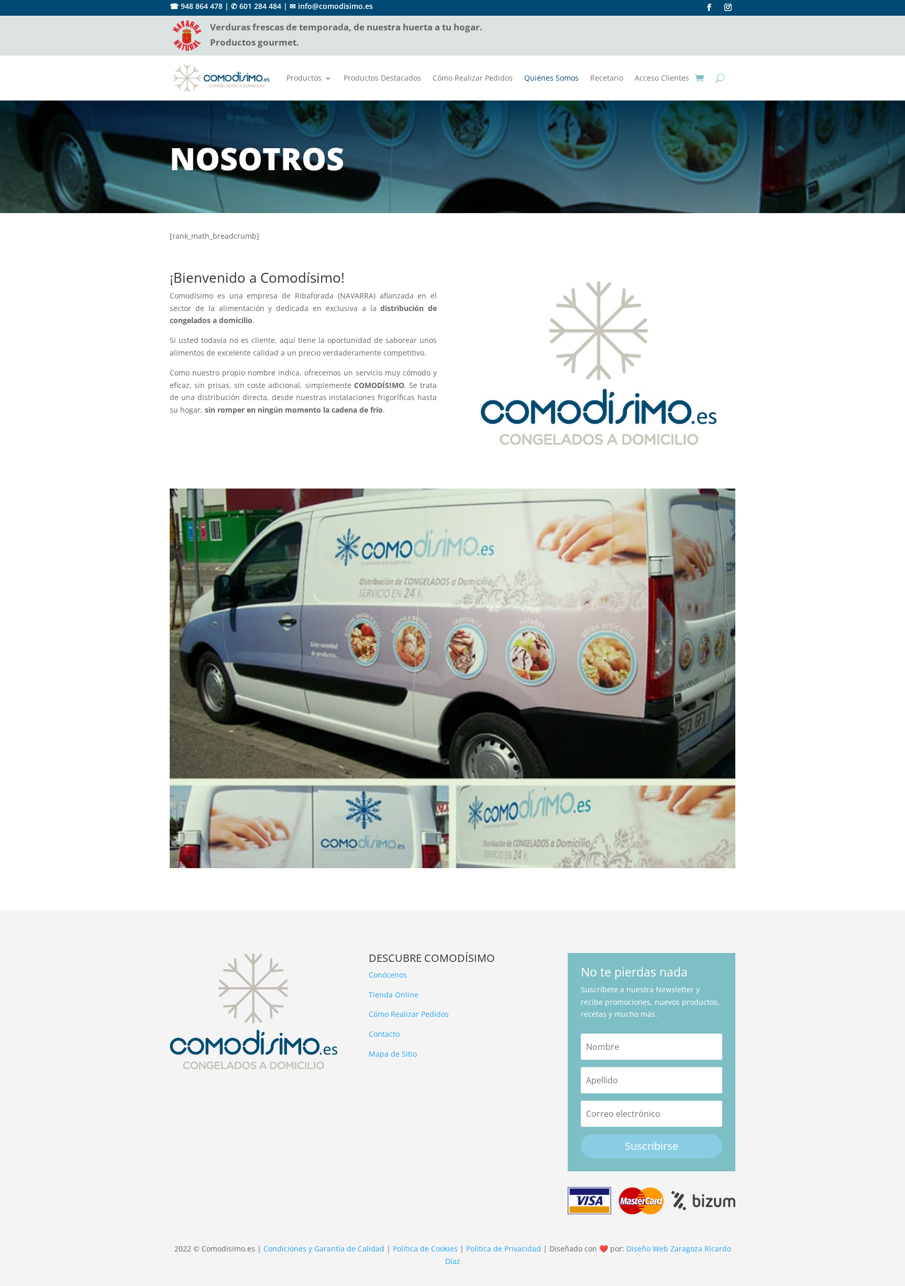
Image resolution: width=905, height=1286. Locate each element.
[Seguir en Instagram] (728, 7)
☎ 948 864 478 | (199, 6)
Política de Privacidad (503, 1249)
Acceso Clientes (662, 78)
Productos (304, 78)
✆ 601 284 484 (256, 6)
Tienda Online (393, 995)
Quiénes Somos (551, 78)
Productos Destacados (382, 78)
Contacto (384, 1034)
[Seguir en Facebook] (709, 7)
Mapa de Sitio (393, 1054)
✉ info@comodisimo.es (331, 6)
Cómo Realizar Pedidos (473, 78)
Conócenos (388, 975)
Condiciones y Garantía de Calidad (323, 1249)
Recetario (606, 78)
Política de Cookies (425, 1249)
